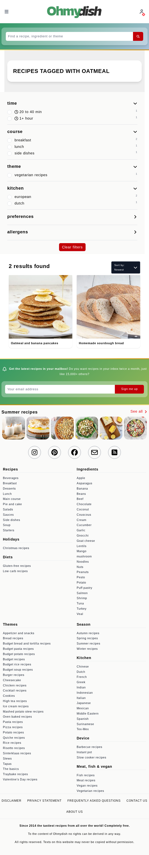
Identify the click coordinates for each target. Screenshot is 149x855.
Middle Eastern (88, 713)
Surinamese (85, 724)
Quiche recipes (14, 737)
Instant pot (84, 752)
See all (137, 411)
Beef (80, 498)
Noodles (83, 561)
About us (74, 811)
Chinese (83, 666)
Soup (7, 525)
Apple (81, 478)
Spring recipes (87, 638)
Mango (81, 551)
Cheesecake (12, 680)
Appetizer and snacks (18, 633)
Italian (81, 697)
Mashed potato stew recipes (23, 711)
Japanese (84, 703)
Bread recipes (13, 638)
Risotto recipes (14, 748)
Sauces (8, 514)
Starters (8, 530)
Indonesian (85, 692)
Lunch (7, 493)
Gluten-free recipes (17, 565)
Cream (81, 519)
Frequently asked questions (94, 800)
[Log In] (142, 11)
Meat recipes (86, 780)
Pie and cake (12, 504)
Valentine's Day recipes (20, 779)
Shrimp (82, 598)
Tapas (7, 763)
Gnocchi (83, 535)
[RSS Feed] (114, 452)
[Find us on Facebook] (74, 452)
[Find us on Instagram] (34, 452)
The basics (11, 768)
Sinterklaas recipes (17, 753)
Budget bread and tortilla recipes (27, 643)
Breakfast (10, 483)
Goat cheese (86, 540)
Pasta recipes (13, 721)
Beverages (11, 478)
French (82, 676)
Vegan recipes (87, 785)
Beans (81, 493)
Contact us (136, 800)
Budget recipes (14, 659)
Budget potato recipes (19, 654)
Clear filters (72, 247)
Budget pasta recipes (18, 648)
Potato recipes (13, 732)
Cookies (9, 695)
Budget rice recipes (17, 664)
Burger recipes (13, 674)
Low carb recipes (15, 571)
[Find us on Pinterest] (54, 452)
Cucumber (84, 525)
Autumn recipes (88, 633)
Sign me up (129, 388)
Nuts (80, 566)
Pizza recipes (13, 727)
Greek (81, 682)
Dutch (81, 671)
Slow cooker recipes (91, 757)
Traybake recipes (15, 774)
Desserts (9, 488)
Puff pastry (84, 587)
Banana (82, 488)
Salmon (82, 593)
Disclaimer (11, 800)
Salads (8, 509)
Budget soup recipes (18, 669)
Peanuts (83, 572)
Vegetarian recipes (90, 790)
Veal (80, 613)
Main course (12, 498)
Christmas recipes (16, 548)
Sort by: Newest (119, 267)
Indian (81, 687)
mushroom (84, 556)
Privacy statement (44, 800)
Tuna (80, 603)
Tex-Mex (83, 729)
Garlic (81, 530)
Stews (7, 758)
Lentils (81, 546)
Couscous (84, 514)
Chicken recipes (15, 685)
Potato (81, 582)
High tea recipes (15, 701)
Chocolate (84, 504)
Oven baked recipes (17, 716)
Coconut (83, 509)
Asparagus (84, 483)
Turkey (81, 608)
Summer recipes (88, 643)
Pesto (81, 577)
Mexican (83, 708)
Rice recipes (12, 742)
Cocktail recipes (15, 690)
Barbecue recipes (89, 746)
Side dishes (11, 519)
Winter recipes (87, 648)
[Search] (138, 36)
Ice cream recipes (16, 706)
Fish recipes (86, 775)
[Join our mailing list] (94, 452)
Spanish (83, 718)
